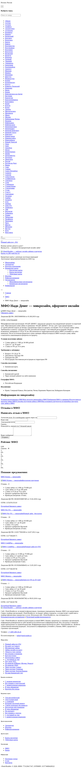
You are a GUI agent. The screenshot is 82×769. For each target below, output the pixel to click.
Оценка (3, 424)
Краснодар (9, 98)
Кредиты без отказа (12, 689)
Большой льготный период (15, 703)
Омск (7, 144)
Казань (7, 80)
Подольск (8, 157)
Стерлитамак (10, 188)
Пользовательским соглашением (12, 617)
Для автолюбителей (12, 698)
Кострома (8, 96)
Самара (7, 169)
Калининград (10, 82)
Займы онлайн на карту (13, 650)
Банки (7, 750)
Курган (7, 105)
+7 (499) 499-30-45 (14, 632)
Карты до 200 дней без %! (10, 253)
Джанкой (8, 61)
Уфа (6, 209)
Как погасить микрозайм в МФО (35, 399)
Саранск (8, 173)
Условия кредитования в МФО (12, 399)
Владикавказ (9, 48)
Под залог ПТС (10, 661)
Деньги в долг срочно (13, 652)
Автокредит (9, 264)
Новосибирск (10, 140)
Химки (7, 215)
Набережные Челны (12, 119)
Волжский (9, 54)
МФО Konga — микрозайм (11, 477)
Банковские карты (11, 268)
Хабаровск (9, 213)
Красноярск (9, 102)
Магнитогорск (10, 111)
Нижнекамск (10, 129)
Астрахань (9, 30)
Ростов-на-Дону (11, 163)
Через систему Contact (13, 667)
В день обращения (11, 687)
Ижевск (8, 73)
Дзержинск (9, 63)
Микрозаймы (10, 262)
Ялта (7, 230)
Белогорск (9, 40)
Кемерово (8, 88)
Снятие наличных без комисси (16, 705)
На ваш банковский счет (14, 673)
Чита (7, 223)
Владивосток (10, 46)
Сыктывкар (9, 194)
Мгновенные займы (12, 648)
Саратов (8, 175)
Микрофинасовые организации (20, 282)
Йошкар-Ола (9, 79)
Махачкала (9, 113)
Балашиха (8, 32)
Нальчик (8, 121)
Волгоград (9, 52)
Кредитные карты (15, 270)
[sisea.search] (2, 236)
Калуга (7, 84)
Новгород (8, 134)
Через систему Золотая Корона (16, 671)
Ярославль (9, 232)
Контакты (8, 763)
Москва (8, 117)
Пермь (7, 154)
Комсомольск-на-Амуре (13, 94)
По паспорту (9, 711)
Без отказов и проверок (13, 654)
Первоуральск (10, 152)
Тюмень (8, 204)
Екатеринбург (10, 67)
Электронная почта (8, 422)
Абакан (7, 21)
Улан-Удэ (8, 205)
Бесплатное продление (30, 480)
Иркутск (8, 77)
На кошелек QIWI (11, 665)
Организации (10, 280)
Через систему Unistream (14, 669)
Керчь (7, 90)
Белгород (8, 38)
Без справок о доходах (13, 713)
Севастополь (9, 177)
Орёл (7, 146)
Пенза (7, 150)
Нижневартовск (11, 127)
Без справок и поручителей (15, 683)
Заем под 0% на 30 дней (32, 580)
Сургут (7, 192)
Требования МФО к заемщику (58, 399)
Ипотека (8, 276)
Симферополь (10, 179)
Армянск (8, 27)
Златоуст (8, 69)
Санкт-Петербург (11, 171)
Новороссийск (10, 138)
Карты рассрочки (15, 272)
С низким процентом (13, 681)
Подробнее (5, 506)
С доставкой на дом (12, 659)
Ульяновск (9, 207)
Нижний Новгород (12, 130)
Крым (7, 104)
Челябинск (9, 219)
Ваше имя (4, 420)
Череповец (9, 221)
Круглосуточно (10, 656)
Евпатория (9, 65)
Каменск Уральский (12, 86)
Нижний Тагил (10, 132)
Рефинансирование (12, 278)
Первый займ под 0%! (33, 547)
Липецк (8, 109)
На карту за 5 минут (12, 646)
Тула (6, 202)
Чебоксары (9, 217)
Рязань (7, 165)
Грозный (8, 59)
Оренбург (8, 148)
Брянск (7, 44)
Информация (10, 286)
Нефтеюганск (10, 125)
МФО (7, 748)
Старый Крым (10, 186)
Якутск (7, 229)
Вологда (8, 55)
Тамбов (8, 198)
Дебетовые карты (15, 274)
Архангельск (10, 28)
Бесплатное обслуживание (14, 707)
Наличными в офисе (12, 658)
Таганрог (8, 196)
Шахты (7, 225)
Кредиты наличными (13, 266)
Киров (7, 92)
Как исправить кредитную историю (55, 401)
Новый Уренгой (11, 142)
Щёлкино (8, 227)
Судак (7, 190)
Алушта (8, 25)
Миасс (7, 115)
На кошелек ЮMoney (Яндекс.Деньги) (19, 663)
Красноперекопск (11, 100)
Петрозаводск (10, 155)
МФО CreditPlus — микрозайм (12, 543)
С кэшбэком (9, 701)
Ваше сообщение (7, 435)
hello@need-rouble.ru (24, 635)
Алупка (8, 23)
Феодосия (8, 211)
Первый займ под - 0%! (9, 242)
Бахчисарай (9, 36)
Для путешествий (11, 699)
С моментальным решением (15, 685)
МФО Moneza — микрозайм (11, 576)
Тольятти (8, 200)
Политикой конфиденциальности (38, 617)
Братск (7, 42)
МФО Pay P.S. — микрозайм (11, 510)
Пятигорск (9, 159)
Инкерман (9, 75)
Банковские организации (18, 284)
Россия (7, 161)
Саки (7, 167)
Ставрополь (9, 184)
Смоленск (8, 180)
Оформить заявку (7, 313)
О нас (7, 761)
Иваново (8, 71)
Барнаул (8, 34)
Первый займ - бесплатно (32, 513)
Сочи (7, 182)
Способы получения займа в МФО (29, 401)
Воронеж (8, 57)
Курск (7, 107)
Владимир (9, 50)
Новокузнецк (10, 136)
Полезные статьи (11, 759)
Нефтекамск (9, 123)
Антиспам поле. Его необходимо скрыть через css (19, 417)
